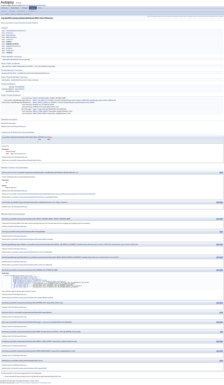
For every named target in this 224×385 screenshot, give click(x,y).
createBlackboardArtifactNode (26, 73)
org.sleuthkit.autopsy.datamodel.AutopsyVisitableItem (22, 23)
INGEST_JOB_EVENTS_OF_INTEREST (43, 100)
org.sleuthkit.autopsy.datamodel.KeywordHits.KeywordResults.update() (31, 239)
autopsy (13, 14)
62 (11, 126)
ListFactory (9, 39)
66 (12, 261)
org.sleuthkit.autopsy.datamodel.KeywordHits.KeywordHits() (28, 368)
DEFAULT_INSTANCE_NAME (41, 98)
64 (12, 326)
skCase (21, 59)
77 (12, 317)
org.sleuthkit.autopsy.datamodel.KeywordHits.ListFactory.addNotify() (31, 252)
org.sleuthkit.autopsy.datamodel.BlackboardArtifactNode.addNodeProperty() (32, 194)
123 (12, 157)
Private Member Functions (177, 16)
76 (12, 365)
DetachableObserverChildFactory (16, 30)
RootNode (9, 48)
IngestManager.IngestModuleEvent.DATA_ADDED (79, 102)
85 (12, 226)
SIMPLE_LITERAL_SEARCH (40, 111)
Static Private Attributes (210, 16)
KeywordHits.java (20, 126)
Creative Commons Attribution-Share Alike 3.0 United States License (33, 383)
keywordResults (19, 89)
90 (12, 294)
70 (12, 346)
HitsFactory (9, 33)
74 (12, 336)
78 (12, 236)
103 (12, 206)
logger (35, 109)
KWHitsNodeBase (11, 37)
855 (12, 190)
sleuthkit (7, 14)
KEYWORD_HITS (37, 107)
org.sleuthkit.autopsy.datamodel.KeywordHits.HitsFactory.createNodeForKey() (33, 197)
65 (12, 249)
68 (12, 307)
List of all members (220, 16)
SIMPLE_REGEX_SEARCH (40, 113)
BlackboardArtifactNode (9, 73)
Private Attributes (201, 16)
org (2, 14)
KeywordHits (27, 14)
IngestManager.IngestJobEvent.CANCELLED (102, 100)
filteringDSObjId (19, 87)
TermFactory (10, 50)
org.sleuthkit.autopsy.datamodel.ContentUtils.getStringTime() (76, 194)
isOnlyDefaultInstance (17, 80)
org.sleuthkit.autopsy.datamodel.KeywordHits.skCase (25, 160)
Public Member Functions (156, 16)
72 (12, 355)
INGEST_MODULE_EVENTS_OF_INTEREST (45, 102)
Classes (148, 16)
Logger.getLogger (43, 109)
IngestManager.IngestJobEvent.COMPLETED (76, 100)
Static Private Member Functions (190, 16)
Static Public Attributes (166, 16)
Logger (29, 109)
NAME (14, 66)
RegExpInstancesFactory (13, 46)
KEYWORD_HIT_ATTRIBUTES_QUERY (43, 104)
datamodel (19, 14)
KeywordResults (11, 35)
